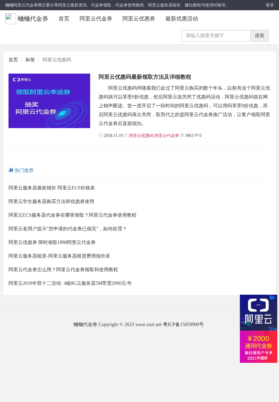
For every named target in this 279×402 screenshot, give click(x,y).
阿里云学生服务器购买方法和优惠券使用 (51, 201)
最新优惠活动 (181, 18)
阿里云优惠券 (138, 18)
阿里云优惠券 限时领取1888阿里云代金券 (52, 242)
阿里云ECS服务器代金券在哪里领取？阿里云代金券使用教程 (72, 215)
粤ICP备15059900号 (183, 324)
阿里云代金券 (96, 18)
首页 (64, 18)
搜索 (259, 35)
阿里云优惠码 (141, 135)
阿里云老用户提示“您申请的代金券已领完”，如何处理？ (68, 228)
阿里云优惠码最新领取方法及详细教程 (145, 77)
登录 (270, 5)
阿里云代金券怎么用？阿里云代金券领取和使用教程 (63, 269)
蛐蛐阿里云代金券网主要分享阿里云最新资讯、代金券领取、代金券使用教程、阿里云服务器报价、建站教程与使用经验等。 (117, 5)
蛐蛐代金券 (33, 18)
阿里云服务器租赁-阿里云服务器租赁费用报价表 (59, 256)
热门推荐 (23, 170)
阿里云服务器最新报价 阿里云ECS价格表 (52, 187)
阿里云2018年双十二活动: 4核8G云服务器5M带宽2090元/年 (70, 283)
